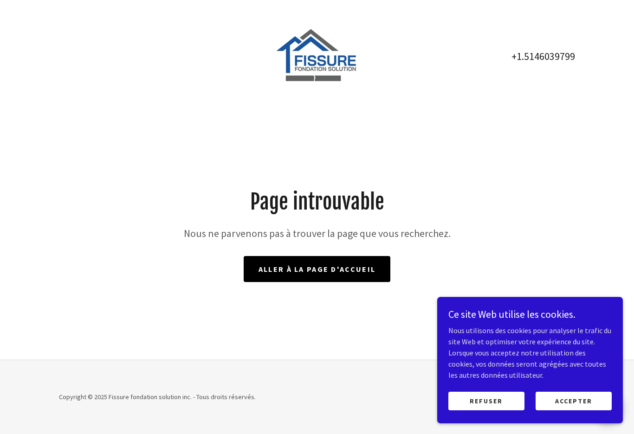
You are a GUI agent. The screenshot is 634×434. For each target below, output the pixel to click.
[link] (316, 55)
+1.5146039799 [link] (543, 56)
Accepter (573, 400)
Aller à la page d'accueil (317, 269)
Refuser (486, 400)
